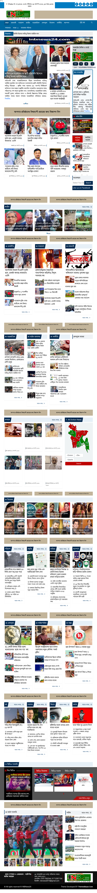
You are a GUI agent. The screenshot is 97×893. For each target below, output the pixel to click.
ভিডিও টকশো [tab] (70, 771)
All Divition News (74, 420)
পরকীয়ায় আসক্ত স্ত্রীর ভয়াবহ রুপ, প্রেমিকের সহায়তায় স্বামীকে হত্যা (17, 795)
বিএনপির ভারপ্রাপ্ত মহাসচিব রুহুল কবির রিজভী (35, 138)
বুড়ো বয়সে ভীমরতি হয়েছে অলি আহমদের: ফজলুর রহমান (59, 169)
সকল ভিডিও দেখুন (84, 798)
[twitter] (80, 4)
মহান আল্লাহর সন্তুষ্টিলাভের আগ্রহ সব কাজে (14, 744)
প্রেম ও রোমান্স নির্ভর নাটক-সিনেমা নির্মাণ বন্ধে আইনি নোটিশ (36, 344)
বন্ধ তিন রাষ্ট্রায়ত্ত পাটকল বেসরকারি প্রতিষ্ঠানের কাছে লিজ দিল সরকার (60, 367)
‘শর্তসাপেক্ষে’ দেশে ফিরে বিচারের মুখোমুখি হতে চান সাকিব (22, 669)
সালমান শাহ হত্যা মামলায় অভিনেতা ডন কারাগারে (13, 531)
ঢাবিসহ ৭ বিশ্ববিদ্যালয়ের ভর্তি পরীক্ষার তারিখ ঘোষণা (82, 570)
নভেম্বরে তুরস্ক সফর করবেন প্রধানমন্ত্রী (59, 64)
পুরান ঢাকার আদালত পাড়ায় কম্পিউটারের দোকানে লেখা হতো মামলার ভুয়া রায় (25, 75)
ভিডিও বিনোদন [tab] (41, 771)
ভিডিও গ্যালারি (12, 764)
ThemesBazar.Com (85, 887)
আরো (14, 28)
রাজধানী (13, 23)
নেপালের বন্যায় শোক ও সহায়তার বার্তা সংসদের (48, 227)
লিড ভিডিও (11, 770)
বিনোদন (52, 23)
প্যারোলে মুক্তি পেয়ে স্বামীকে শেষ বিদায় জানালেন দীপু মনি (12, 169)
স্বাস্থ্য (70, 623)
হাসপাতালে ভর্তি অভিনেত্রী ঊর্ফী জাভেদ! (13, 514)
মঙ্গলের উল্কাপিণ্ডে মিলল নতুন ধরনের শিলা (36, 589)
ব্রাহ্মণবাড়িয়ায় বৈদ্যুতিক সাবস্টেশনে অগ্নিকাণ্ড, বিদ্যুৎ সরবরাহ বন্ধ (82, 168)
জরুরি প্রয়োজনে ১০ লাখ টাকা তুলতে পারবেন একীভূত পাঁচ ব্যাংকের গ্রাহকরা (59, 379)
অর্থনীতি (59, 23)
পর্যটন (68, 812)
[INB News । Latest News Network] (18, 14)
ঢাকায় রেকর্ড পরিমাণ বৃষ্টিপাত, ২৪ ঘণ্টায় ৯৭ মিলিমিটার (12, 594)
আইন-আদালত (35, 336)
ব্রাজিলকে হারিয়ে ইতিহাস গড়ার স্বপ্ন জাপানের (59, 739)
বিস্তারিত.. (32, 93)
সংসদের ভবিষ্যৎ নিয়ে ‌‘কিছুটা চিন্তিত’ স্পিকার (76, 227)
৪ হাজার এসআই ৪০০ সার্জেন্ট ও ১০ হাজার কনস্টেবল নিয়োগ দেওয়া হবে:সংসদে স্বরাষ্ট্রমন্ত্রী (58, 95)
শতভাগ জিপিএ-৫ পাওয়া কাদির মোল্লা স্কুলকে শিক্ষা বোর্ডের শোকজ (82, 578)
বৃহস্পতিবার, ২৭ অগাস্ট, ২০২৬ (61, 103)
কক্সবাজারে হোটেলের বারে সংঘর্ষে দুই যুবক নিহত (32, 441)
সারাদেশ (21, 23)
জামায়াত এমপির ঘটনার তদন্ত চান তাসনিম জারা (36, 735)
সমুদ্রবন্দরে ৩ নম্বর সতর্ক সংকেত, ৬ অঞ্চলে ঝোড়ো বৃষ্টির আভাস (81, 731)
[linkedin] (87, 4)
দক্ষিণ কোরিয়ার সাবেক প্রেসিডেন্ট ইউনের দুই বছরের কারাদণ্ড (82, 838)
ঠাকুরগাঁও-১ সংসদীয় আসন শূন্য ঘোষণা (59, 137)
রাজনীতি (10, 246)
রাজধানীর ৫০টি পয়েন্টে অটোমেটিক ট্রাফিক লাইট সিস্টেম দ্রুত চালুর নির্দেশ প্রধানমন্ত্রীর (13, 579)
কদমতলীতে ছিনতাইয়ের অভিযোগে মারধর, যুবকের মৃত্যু (81, 158)
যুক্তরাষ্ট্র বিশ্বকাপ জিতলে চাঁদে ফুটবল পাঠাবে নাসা (58, 733)
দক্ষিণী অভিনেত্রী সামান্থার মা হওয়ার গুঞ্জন (59, 744)
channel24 (40, 788)
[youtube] (91, 4)
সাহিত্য (52, 549)
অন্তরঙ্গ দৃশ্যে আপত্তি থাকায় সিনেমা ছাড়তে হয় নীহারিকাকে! (37, 531)
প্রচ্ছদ (7, 23)
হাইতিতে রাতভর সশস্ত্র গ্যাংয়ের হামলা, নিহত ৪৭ (18, 390)
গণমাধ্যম (8, 28)
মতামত (30, 704)
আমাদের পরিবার (26, 28)
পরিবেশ (8, 549)
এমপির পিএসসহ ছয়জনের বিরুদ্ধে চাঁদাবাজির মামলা (41, 374)
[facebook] (76, 4)
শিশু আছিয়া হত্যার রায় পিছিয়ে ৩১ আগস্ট (41, 355)
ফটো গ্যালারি (12, 812)
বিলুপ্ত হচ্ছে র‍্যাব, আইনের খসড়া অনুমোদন (41, 395)
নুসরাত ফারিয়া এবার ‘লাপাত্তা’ (82, 516)
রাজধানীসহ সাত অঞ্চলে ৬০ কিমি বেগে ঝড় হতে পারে (14, 570)
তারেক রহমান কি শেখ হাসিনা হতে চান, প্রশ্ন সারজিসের (35, 727)
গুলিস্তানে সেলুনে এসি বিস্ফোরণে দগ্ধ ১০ (12, 587)
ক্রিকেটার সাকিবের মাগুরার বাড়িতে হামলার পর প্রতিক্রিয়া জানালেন (22, 680)
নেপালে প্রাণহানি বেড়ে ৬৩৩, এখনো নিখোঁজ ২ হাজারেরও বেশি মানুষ (82, 147)
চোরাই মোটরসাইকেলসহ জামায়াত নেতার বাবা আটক (53, 475)
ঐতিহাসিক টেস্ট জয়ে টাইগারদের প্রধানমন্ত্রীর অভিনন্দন (21, 657)
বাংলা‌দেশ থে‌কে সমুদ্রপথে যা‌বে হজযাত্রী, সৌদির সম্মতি (82, 738)
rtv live (58, 788)
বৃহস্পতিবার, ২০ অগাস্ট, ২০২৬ (16, 176)
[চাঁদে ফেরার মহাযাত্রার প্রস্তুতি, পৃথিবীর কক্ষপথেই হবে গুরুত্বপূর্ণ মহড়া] (41, 836)
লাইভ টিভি (79, 116)
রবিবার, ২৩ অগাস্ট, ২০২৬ (13, 483)
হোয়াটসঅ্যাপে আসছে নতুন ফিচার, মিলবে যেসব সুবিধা (37, 577)
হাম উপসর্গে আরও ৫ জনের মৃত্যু (78, 647)
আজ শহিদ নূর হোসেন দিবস (82, 725)
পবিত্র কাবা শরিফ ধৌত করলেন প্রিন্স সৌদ (13, 739)
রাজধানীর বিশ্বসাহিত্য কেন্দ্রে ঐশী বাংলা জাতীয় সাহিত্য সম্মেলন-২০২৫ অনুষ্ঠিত (58, 590)
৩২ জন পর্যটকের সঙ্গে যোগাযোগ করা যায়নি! (18, 380)
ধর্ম (6, 704)
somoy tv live (80, 788)
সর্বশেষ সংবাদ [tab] (77, 139)
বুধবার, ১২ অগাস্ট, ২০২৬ (62, 176)
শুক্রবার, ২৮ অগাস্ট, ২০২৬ (62, 70)
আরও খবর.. (86, 207)
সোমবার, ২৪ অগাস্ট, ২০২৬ (54, 448)
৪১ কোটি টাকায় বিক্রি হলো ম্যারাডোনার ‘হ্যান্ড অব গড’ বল (16, 648)
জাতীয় (28, 23)
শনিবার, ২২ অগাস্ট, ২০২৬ (40, 145)
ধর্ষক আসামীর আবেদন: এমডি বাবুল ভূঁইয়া (58, 582)
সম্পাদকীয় (79, 72)
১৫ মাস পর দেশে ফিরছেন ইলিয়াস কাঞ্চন (58, 531)
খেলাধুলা (44, 23)
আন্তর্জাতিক (35, 23)
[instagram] (84, 4)
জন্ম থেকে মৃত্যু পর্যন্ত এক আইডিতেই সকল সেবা (36, 570)
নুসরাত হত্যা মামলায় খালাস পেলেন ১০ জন (40, 365)
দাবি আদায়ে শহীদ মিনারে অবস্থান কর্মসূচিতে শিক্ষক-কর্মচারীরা (83, 309)
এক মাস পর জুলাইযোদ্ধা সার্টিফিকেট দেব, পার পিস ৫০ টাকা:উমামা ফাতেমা (37, 748)
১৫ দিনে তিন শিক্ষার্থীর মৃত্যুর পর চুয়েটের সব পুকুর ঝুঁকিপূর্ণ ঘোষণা (81, 586)
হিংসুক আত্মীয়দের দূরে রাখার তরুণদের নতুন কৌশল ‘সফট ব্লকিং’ (46, 649)
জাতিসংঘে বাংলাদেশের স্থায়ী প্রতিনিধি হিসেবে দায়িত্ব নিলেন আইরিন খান (14, 369)
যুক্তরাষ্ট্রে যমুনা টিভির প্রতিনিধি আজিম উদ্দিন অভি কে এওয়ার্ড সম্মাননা (81, 745)
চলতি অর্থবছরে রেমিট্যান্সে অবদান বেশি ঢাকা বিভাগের (59, 358)
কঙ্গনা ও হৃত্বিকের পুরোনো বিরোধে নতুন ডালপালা (81, 531)
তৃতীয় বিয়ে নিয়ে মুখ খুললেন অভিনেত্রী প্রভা (59, 514)
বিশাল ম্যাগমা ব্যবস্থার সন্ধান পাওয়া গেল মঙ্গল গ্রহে (36, 583)
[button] (25, 103)
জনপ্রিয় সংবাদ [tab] (87, 138)
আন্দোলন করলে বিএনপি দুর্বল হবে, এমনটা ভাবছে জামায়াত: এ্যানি (13, 138)
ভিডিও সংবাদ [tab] (56, 771)
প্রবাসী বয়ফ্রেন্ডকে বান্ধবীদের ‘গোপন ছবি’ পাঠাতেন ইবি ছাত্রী (80, 594)
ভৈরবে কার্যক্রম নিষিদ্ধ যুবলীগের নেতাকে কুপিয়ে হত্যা (53, 441)
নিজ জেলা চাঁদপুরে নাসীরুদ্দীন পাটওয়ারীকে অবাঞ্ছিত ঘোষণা (36, 169)
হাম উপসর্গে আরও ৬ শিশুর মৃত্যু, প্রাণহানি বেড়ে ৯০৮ (83, 655)
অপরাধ (7, 420)
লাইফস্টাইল (42, 623)
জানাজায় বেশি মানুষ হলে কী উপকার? (13, 733)
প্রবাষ (75, 704)
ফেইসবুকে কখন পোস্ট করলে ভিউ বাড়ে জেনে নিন (53, 669)
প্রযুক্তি (30, 549)
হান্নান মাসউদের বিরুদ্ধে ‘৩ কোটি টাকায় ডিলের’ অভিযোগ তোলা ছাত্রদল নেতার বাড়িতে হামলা (59, 573)
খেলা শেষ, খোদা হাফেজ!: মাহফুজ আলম (37, 741)
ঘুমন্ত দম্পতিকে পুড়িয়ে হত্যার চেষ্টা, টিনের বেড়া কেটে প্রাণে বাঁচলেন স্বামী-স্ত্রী (33, 475)
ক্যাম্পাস (66, 23)
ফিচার (52, 704)
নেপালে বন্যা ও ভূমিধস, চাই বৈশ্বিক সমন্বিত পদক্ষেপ (81, 94)
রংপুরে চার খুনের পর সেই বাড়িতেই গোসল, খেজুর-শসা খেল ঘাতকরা (12, 475)
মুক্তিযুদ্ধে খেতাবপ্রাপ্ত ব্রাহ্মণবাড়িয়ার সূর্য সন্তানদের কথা (58, 599)
